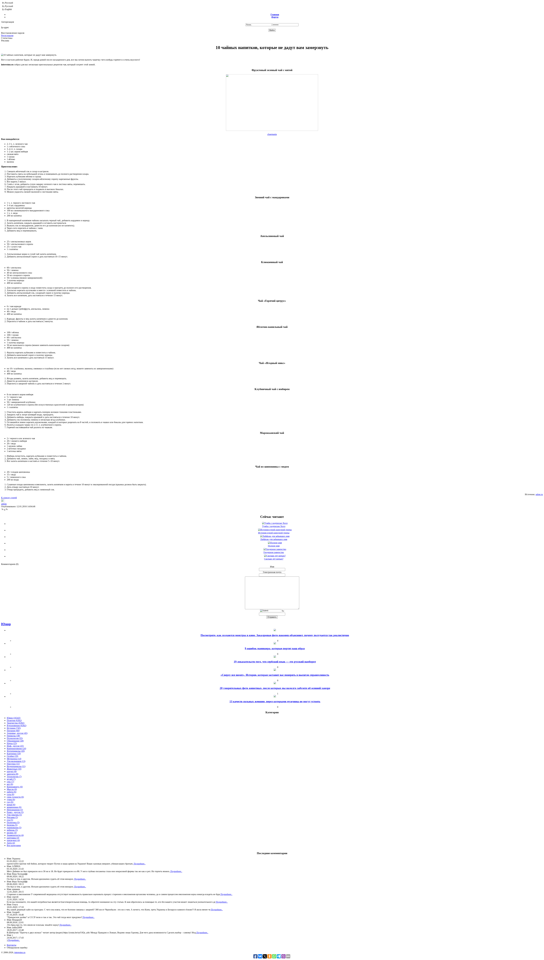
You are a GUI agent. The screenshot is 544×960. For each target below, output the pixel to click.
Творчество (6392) (15, 723)
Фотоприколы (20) (16, 751)
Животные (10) (14, 769)
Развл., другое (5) (15, 812)
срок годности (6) (15, 797)
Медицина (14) (14, 758)
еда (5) (10, 820)
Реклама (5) (12, 817)
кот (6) (10, 784)
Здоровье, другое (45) (17, 733)
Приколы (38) (13, 736)
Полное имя (274, 546)
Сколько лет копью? (273, 559)
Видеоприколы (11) (16, 766)
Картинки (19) (14, 753)
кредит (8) (12, 771)
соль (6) (10, 794)
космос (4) (12, 832)
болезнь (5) (12, 825)
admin (4, 504)
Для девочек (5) (14, 815)
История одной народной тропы (273, 533)
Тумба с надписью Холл (273, 526)
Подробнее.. (139, 863)
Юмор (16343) (13, 718)
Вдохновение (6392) (16, 725)
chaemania (272, 134)
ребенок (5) (12, 830)
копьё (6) (11, 804)
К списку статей (9, 497)
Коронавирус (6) (15, 787)
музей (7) (11, 779)
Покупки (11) (13, 764)
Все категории (14, 845)
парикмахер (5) (14, 827)
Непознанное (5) (15, 810)
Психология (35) (15, 738)
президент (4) (13, 840)
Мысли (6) (12, 789)
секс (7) (10, 781)
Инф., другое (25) (15, 746)
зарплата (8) (12, 774)
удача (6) (11, 799)
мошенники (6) (14, 807)
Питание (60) (13, 730)
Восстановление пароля (12, 33)
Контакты (11, 945)
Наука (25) (12, 743)
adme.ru (539, 494)
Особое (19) (12, 756)
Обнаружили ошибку (17, 947)
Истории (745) (14, 728)
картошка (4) (13, 838)
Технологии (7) (14, 776)
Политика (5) (13, 822)
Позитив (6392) (14, 720)
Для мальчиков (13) (16, 761)
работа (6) (11, 792)
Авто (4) (11, 843)
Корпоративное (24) (16, 748)
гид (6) (10, 802)
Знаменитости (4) (15, 835)
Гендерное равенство (274, 552)
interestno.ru (19, 952)
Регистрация (7, 35)
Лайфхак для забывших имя (273, 539)
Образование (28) (15, 741)
